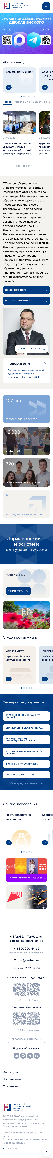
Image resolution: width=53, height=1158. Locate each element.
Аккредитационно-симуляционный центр (20, 739)
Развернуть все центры (26, 783)
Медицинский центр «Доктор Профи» (24, 752)
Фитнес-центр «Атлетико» (22, 764)
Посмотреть (15, 591)
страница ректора (29, 348)
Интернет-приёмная (17, 300)
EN (9, 1148)
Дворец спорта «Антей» (20, 775)
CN (15, 1148)
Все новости (24, 166)
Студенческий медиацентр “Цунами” (23, 716)
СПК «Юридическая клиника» (24, 728)
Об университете (15, 290)
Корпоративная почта (24, 1039)
